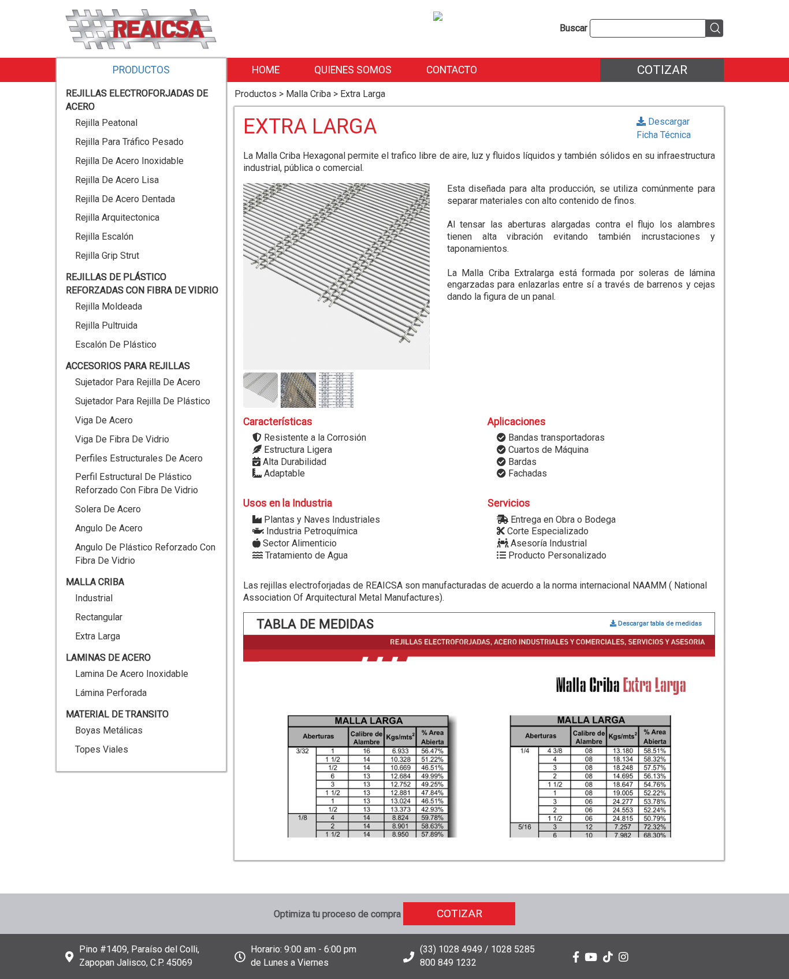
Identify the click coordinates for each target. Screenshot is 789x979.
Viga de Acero (104, 420)
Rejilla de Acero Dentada (125, 198)
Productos (141, 70)
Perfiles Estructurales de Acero (139, 458)
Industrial (94, 598)
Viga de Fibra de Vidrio (122, 439)
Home (266, 70)
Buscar (573, 28)
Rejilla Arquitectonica (117, 217)
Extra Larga (97, 636)
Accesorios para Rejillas (128, 365)
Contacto (451, 70)
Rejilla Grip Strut (107, 255)
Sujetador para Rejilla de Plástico (142, 401)
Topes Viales (101, 749)
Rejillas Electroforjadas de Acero (137, 100)
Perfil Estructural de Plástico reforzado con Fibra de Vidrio (136, 483)
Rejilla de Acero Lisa (117, 179)
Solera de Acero (108, 509)
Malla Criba (95, 581)
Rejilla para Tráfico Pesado (129, 141)
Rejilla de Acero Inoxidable (129, 160)
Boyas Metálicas (109, 730)
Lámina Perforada (111, 692)
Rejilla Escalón (104, 236)
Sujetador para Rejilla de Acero (137, 382)
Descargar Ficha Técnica (664, 128)
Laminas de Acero (108, 657)
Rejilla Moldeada (108, 306)
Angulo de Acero (109, 528)
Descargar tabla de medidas (659, 623)
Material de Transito (117, 714)
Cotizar (662, 69)
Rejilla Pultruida (106, 325)
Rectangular (98, 617)
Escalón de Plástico (116, 344)
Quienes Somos (353, 70)
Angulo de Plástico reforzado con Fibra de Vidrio (145, 554)
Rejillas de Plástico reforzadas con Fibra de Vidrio (142, 283)
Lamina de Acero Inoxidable (131, 673)
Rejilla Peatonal (106, 122)
